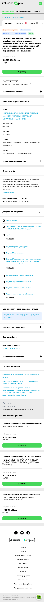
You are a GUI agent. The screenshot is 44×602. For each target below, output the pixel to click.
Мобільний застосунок (23, 555)
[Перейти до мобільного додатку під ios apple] (15, 540)
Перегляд (22, 72)
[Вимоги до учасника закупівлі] (22, 327)
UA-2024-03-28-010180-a (11, 348)
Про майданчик (23, 568)
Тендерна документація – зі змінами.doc (19, 294)
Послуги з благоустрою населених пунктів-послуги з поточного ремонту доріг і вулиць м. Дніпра (22, 494)
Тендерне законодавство (23, 588)
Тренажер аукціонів (23, 576)
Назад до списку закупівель (14, 17)
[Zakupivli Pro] (12, 3)
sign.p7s (8, 235)
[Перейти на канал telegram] (28, 533)
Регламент (23, 564)
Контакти (23, 551)
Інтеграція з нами (23, 580)
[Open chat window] (39, 597)
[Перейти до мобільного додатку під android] (29, 540)
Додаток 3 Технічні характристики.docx (19, 276)
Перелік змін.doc (11, 220)
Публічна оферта (23, 559)
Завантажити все (39, 211)
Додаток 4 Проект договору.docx (17, 247)
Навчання (23, 572)
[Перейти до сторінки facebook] (16, 533)
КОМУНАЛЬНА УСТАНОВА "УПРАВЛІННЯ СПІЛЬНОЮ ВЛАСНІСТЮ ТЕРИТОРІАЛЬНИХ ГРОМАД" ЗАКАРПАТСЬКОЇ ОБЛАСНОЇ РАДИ (20, 116)
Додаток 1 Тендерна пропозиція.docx (18, 288)
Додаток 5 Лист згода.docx (15, 253)
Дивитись (22, 445)
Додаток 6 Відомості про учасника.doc (19, 282)
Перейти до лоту (8, 192)
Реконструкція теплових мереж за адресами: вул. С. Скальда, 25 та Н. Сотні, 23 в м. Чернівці (22, 423)
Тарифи (23, 547)
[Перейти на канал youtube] (22, 533)
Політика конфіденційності (23, 584)
